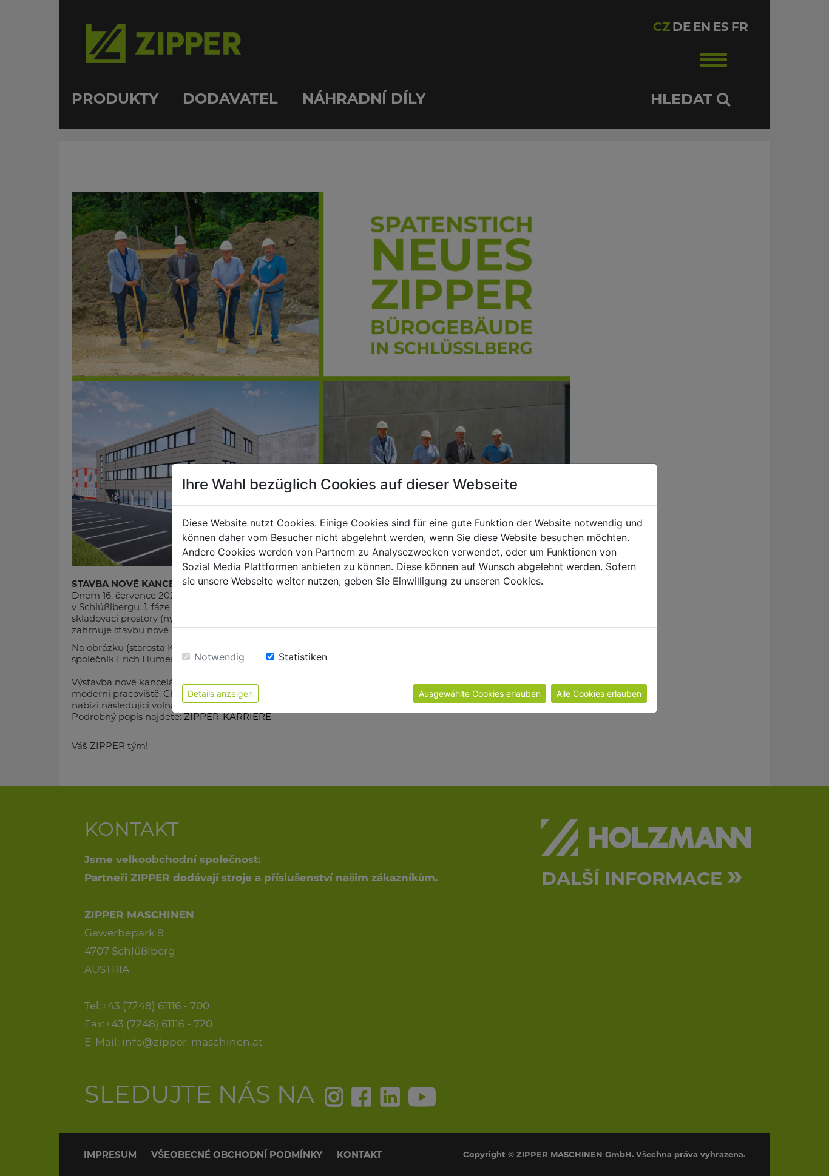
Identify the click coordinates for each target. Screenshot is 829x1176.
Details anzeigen (220, 693)
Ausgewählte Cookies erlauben (480, 693)
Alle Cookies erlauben (599, 693)
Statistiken (303, 657)
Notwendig (219, 657)
